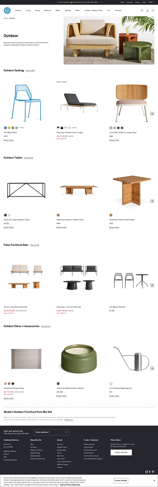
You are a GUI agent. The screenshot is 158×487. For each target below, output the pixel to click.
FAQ (5, 457)
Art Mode (33, 447)
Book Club (60, 456)
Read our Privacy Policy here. (70, 484)
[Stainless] (110, 383)
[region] (79, 481)
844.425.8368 (8, 447)
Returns (6, 454)
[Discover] (118, 10)
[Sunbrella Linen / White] (69, 127)
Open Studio (61, 458)
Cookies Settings (121, 480)
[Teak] (58, 215)
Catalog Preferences (10, 460)
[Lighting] (68, 10)
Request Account (89, 444)
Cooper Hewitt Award (64, 461)
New (31, 444)
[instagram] (146, 472)
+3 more (73, 127)
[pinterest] (153, 472)
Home (6, 18)
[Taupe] (5, 383)
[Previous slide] (6, 113)
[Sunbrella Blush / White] (65, 127)
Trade (122, 2)
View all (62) (30, 70)
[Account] (147, 10)
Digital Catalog (35, 453)
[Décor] (77, 10)
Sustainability (61, 450)
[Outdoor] (18, 10)
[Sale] (108, 10)
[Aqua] (16, 127)
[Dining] (37, 10)
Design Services (35, 456)
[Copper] (9, 383)
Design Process (62, 447)
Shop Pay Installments (37, 458)
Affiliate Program (62, 464)
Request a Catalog (36, 450)
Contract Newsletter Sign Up (93, 458)
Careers (59, 467)
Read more (68, 419)
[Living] (28, 10)
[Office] (58, 10)
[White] (9, 215)
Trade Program (89, 447)
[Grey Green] (12, 127)
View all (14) (45, 326)
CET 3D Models (89, 453)
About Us (60, 444)
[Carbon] (5, 215)
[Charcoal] (12, 383)
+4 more (21, 127)
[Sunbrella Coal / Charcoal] (61, 127)
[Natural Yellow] (9, 127)
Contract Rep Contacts (91, 456)
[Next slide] (152, 113)
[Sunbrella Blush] (110, 127)
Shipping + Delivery (10, 451)
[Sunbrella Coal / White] (58, 127)
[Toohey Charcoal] (122, 127)
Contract (130, 2)
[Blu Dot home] (7, 10)
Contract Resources (90, 450)
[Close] (154, 480)
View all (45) (28, 158)
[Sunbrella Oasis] (114, 127)
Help (144, 2)
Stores (137, 2)
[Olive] (58, 383)
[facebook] (149, 472)
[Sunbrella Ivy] (118, 127)
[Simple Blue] (5, 127)
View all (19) (34, 245)
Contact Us (7, 444)
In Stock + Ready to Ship (93, 10)
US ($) (151, 2)
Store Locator (121, 452)
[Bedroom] (47, 10)
